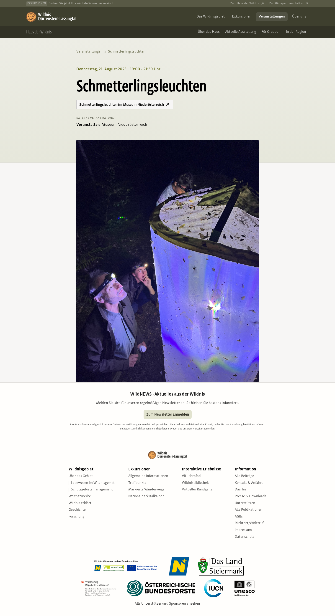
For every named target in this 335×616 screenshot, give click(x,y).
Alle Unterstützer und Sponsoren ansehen (167, 604)
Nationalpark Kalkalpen (146, 496)
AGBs (239, 516)
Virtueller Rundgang (197, 489)
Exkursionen (139, 469)
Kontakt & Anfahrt (249, 483)
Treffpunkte (137, 483)
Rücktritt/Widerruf (249, 523)
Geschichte (77, 510)
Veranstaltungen (89, 51)
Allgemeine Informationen (148, 476)
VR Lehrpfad (191, 476)
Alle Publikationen (248, 510)
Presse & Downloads (250, 496)
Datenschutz (244, 537)
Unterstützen (245, 503)
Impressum (243, 530)
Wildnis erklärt (80, 503)
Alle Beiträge (244, 476)
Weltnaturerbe (80, 496)
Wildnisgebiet (81, 469)
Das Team (242, 489)
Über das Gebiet (81, 476)
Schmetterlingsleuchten (126, 51)
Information (245, 469)
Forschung (76, 516)
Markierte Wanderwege (146, 489)
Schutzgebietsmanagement (92, 489)
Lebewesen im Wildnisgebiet (93, 483)
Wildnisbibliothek (195, 483)
